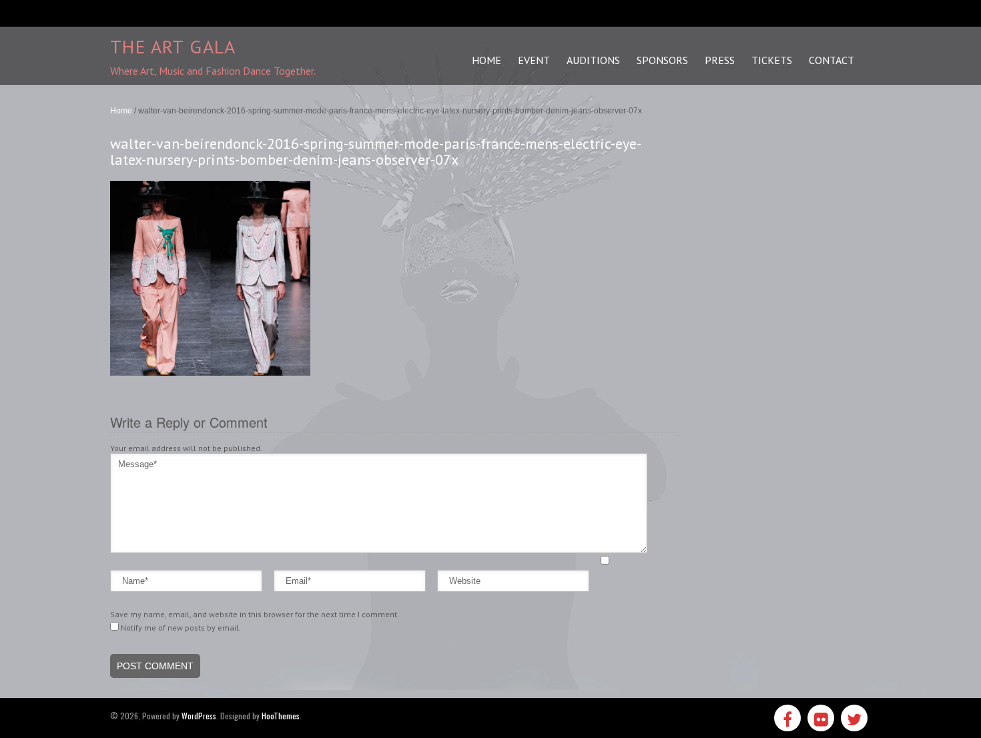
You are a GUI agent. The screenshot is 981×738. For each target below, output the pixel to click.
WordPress (199, 715)
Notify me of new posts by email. (181, 628)
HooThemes (281, 715)
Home (121, 110)
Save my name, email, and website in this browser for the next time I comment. (254, 614)
